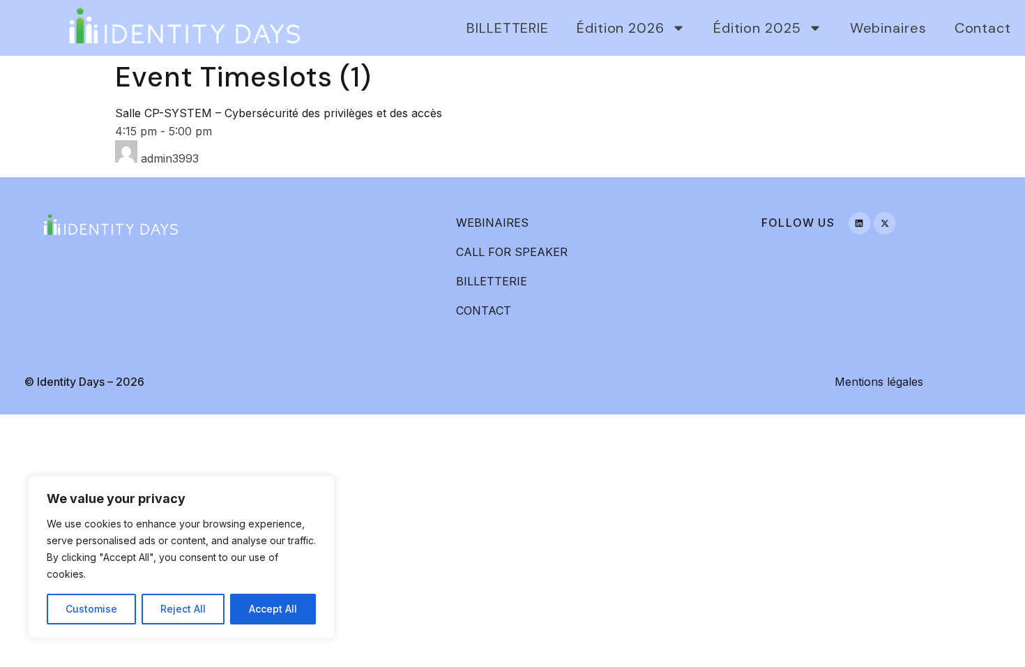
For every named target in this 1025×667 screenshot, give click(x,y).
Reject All (183, 609)
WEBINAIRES (492, 223)
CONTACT (483, 310)
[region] (181, 557)
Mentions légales (879, 382)
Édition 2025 (757, 28)
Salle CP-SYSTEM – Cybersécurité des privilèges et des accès (278, 113)
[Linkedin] (859, 223)
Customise (91, 609)
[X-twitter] (884, 223)
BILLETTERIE (507, 28)
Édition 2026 (621, 28)
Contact (983, 28)
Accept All (273, 609)
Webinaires (888, 28)
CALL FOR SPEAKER (512, 252)
